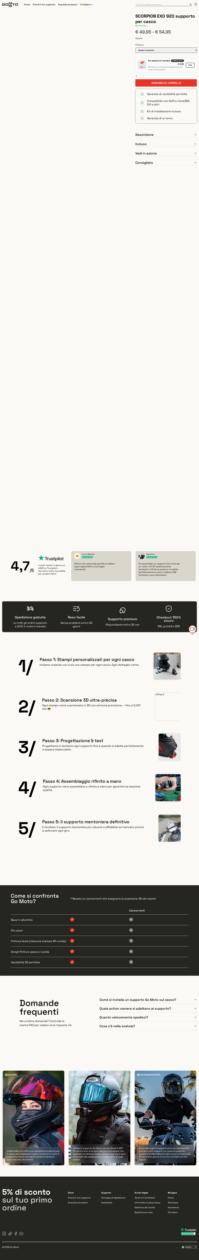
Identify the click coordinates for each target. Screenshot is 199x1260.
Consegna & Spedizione (113, 1197)
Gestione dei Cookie (145, 1207)
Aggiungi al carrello (166, 83)
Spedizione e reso (144, 1212)
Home (27, 4)
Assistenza (106, 1202)
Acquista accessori (67, 4)
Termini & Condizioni (145, 1197)
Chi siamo (173, 1212)
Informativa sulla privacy (147, 1202)
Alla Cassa (173, 1202)
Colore (139, 38)
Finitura (139, 44)
